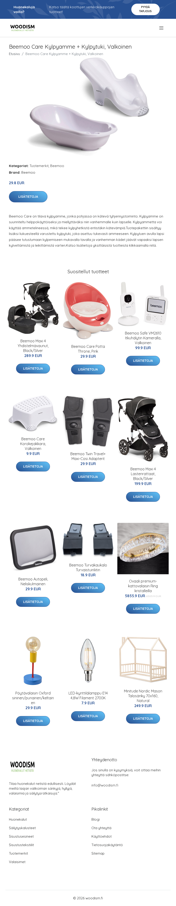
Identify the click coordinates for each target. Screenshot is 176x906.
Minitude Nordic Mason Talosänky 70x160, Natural (143, 696)
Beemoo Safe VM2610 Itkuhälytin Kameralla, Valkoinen (143, 338)
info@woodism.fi (104, 785)
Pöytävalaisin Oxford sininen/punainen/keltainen (33, 698)
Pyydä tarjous (145, 9)
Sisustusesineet (21, 836)
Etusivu (14, 54)
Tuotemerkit (39, 166)
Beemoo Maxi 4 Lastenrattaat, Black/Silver (143, 474)
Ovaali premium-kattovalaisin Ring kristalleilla (143, 586)
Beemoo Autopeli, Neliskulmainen (33, 581)
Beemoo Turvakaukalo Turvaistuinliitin (88, 567)
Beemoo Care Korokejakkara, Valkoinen (33, 444)
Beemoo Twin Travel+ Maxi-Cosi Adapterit (88, 456)
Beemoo (57, 166)
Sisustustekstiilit (21, 845)
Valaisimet (17, 862)
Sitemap (97, 853)
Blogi (95, 819)
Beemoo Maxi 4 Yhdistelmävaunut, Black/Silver (33, 346)
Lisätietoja (28, 197)
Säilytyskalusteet (22, 828)
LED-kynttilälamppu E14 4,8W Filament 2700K (88, 695)
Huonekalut (18, 819)
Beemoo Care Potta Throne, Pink (88, 349)
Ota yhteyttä (101, 828)
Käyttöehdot (101, 836)
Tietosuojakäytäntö (107, 845)
